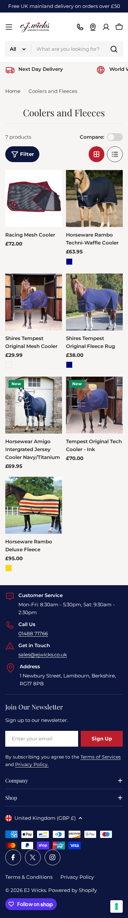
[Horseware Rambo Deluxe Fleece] (33, 505)
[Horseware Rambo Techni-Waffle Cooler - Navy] (69, 261)
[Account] (106, 27)
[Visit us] (93, 27)
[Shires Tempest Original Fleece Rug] (94, 301)
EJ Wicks (35, 890)
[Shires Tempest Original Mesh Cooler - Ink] (8, 364)
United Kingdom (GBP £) (45, 818)
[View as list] (115, 154)
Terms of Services (100, 757)
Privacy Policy (77, 877)
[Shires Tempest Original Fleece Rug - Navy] (69, 364)
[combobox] (64, 49)
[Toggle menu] (9, 27)
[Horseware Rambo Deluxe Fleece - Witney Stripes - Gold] (8, 568)
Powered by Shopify (72, 890)
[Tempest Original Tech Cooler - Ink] (94, 405)
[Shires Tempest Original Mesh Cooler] (33, 301)
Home (12, 91)
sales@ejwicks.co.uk (42, 654)
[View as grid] (96, 154)
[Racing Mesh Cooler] (33, 198)
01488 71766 (33, 633)
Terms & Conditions (29, 877)
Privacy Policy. (32, 764)
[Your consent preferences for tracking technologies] (116, 906)
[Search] (114, 49)
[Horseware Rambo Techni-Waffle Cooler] (94, 198)
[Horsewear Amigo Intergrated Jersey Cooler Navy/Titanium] (33, 405)
